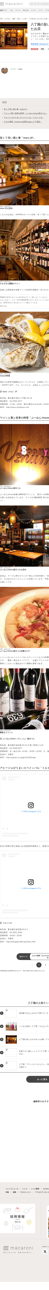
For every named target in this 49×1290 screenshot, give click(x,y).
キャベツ (18, 10)
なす (11, 10)
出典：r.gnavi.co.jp (5, 206)
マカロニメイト (25, 1192)
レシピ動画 (35, 1189)
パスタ (47, 10)
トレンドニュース (12, 1189)
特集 (7, 1192)
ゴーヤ (41, 10)
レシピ (24, 1189)
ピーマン (33, 10)
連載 (14, 1192)
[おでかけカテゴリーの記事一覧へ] (34, 49)
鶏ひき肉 (25, 10)
